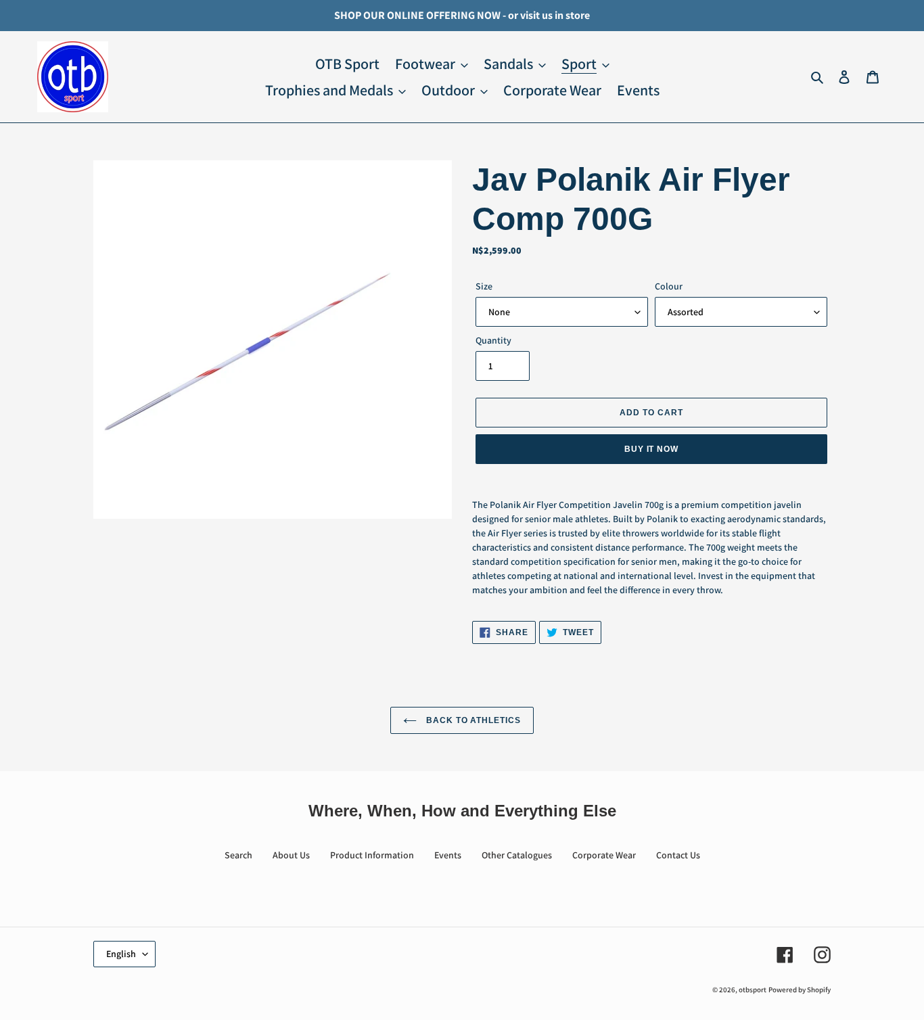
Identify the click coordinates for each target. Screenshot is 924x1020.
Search (238, 855)
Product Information (372, 855)
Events (447, 855)
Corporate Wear (604, 855)
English (121, 954)
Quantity (493, 340)
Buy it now (651, 449)
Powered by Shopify (799, 989)
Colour (669, 286)
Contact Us (678, 855)
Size (484, 286)
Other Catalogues (517, 855)
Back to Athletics (472, 720)
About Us (291, 855)
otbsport (752, 989)
